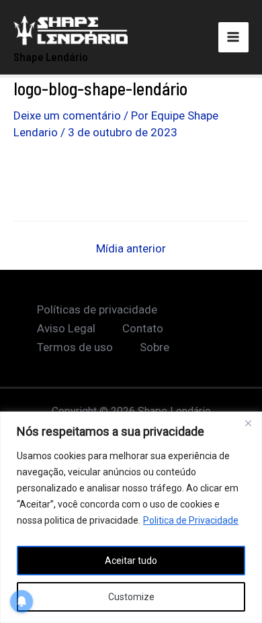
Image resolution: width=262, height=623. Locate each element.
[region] (131, 517)
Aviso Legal (66, 328)
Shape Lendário (50, 56)
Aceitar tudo (131, 560)
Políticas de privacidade (97, 309)
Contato (142, 328)
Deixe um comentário (67, 115)
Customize (131, 596)
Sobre (154, 347)
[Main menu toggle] (233, 37)
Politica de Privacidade (190, 520)
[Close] (248, 423)
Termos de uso (75, 347)
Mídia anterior (131, 248)
